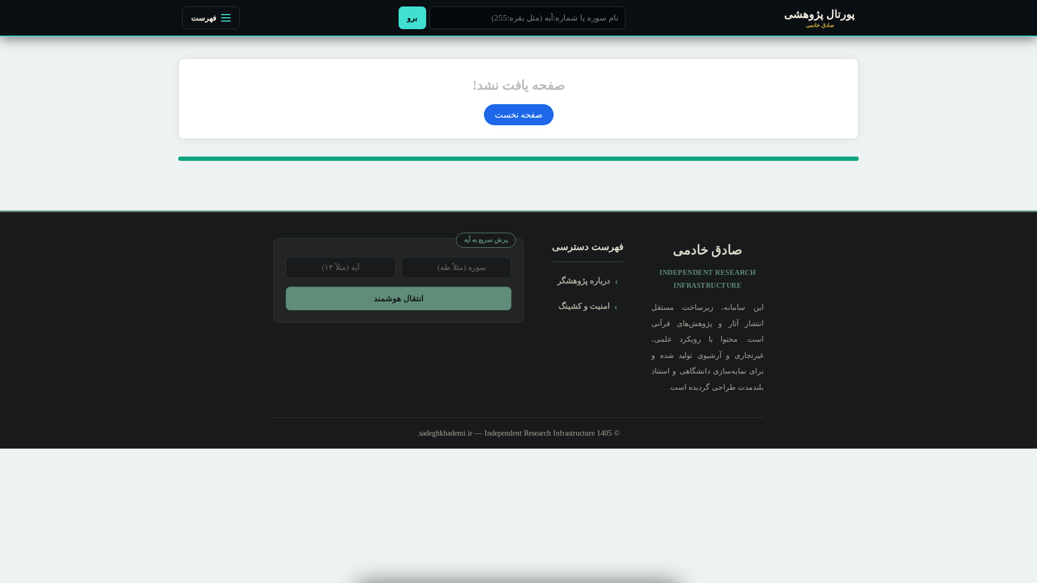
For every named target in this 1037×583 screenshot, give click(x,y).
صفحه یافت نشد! (519, 85)
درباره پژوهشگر (583, 280)
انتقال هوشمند (398, 298)
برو (412, 17)
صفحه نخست (519, 114)
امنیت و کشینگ (584, 305)
